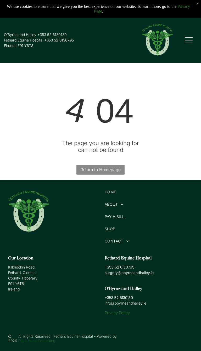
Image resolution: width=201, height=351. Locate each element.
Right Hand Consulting (36, 340)
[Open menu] (189, 40)
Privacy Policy (117, 312)
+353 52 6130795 (59, 40)
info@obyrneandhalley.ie (125, 303)
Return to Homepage (100, 169)
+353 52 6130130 (52, 34)
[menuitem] (149, 192)
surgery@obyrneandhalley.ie (129, 272)
